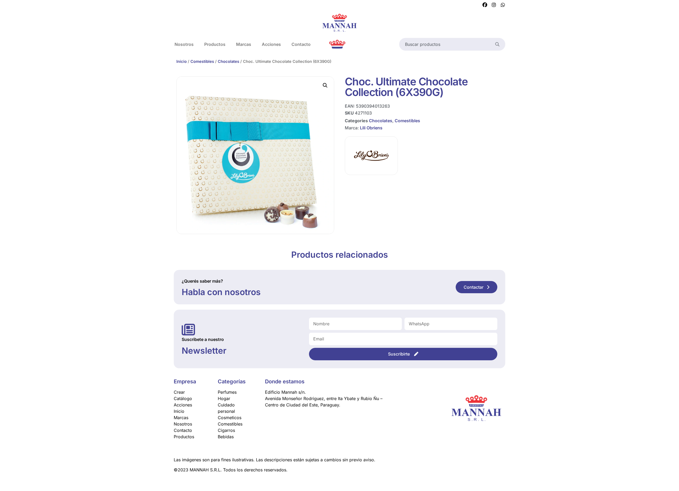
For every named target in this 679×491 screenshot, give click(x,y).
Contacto (301, 44)
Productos (214, 44)
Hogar (224, 398)
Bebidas (226, 436)
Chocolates (228, 61)
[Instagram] (493, 5)
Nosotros (184, 44)
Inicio (181, 61)
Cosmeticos (229, 417)
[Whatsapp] (502, 5)
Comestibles (202, 61)
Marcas (243, 44)
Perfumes (227, 392)
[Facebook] (484, 5)
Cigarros (226, 430)
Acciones (271, 44)
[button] (325, 85)
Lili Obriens (371, 127)
